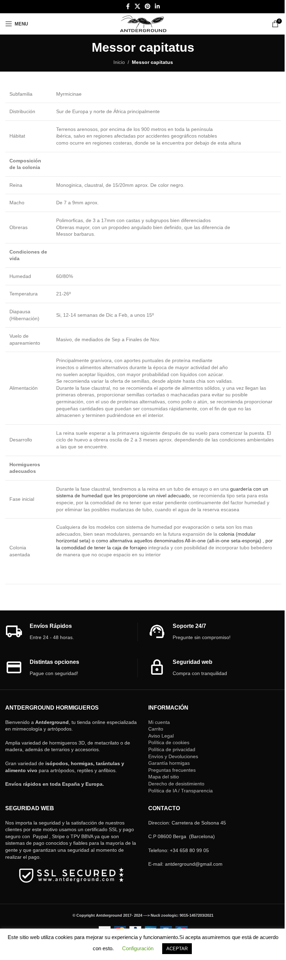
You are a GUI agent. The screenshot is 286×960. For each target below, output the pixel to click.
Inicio (119, 62)
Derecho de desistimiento (176, 783)
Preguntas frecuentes (172, 770)
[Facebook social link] (128, 6)
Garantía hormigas (169, 763)
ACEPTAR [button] (177, 948)
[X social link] (137, 6)
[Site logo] (143, 23)
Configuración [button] (137, 948)
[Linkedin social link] (157, 6)
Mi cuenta (159, 722)
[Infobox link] (71, 632)
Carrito (155, 729)
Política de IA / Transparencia (180, 790)
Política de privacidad (171, 749)
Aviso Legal (161, 736)
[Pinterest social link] (147, 6)
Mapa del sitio (163, 776)
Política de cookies (168, 742)
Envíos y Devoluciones (173, 756)
